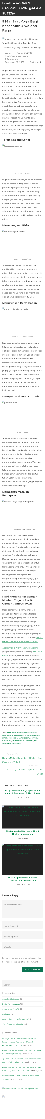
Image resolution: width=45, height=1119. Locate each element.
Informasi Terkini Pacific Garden (15, 1019)
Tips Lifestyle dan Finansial (17, 56)
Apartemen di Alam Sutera (13, 735)
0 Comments (11, 59)
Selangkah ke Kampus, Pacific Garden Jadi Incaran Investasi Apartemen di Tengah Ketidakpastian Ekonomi (19, 1042)
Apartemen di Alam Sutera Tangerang (20, 648)
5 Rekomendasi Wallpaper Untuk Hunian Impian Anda (22, 832)
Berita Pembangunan (11, 1004)
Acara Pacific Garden (10, 999)
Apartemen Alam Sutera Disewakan (21, 732)
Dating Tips (6, 1014)
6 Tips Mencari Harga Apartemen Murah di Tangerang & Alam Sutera (22, 791)
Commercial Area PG (10, 1009)
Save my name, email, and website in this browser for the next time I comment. (21, 960)
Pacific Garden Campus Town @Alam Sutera (21, 8)
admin (8, 53)
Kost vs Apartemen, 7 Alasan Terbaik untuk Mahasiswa (22, 879)
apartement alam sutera (22, 741)
